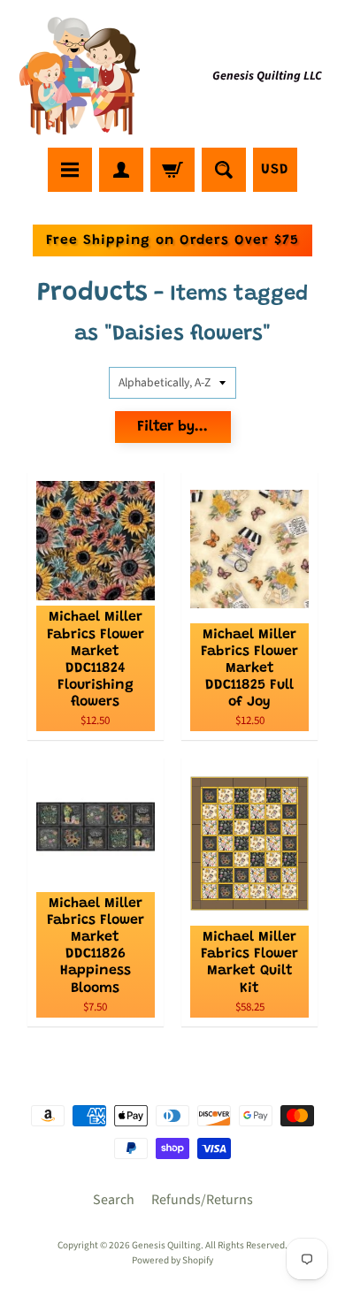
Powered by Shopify (172, 1260)
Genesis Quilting (166, 1245)
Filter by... (172, 427)
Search (113, 1199)
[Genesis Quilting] (80, 76)
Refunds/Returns (202, 1199)
